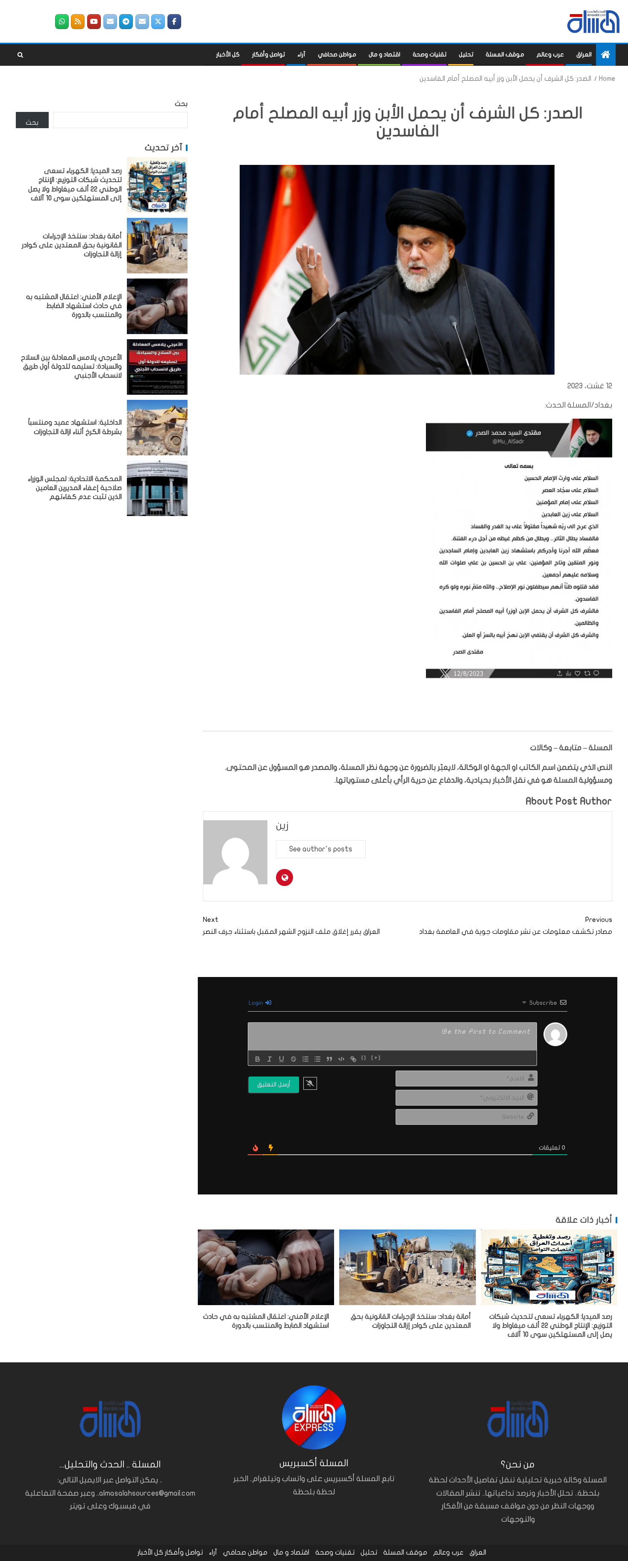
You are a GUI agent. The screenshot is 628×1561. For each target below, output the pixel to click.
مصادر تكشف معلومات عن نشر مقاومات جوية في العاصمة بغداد (515, 925)
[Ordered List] (305, 1059)
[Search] (20, 55)
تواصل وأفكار (268, 54)
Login (256, 1003)
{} (364, 1058)
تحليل (466, 54)
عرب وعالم (550, 54)
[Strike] (293, 1059)
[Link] (353, 1059)
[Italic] (270, 1059)
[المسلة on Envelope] (142, 21)
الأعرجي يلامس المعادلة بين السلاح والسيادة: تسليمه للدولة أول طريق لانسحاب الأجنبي (71, 366)
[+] (376, 1058)
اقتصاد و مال (384, 54)
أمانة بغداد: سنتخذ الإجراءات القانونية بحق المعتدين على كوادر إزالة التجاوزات (72, 245)
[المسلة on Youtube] (94, 21)
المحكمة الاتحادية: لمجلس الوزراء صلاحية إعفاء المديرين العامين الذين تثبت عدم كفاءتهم (75, 488)
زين (282, 825)
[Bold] (258, 1059)
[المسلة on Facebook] (174, 21)
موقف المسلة (505, 54)
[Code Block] (341, 1059)
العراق (584, 54)
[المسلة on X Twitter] (158, 21)
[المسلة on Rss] (78, 21)
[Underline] (282, 1059)
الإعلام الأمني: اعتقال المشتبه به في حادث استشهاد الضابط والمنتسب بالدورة (74, 306)
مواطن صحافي (337, 54)
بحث (181, 103)
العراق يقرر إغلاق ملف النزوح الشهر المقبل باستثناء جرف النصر (291, 925)
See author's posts (320, 849)
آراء (301, 54)
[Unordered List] (317, 1059)
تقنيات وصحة (429, 54)
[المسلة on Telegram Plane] (126, 21)
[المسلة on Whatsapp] (62, 21)
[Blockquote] (329, 1059)
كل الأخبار (228, 54)
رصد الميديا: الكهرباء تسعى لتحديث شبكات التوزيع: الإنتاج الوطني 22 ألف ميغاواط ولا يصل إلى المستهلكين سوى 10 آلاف (550, 1325)
